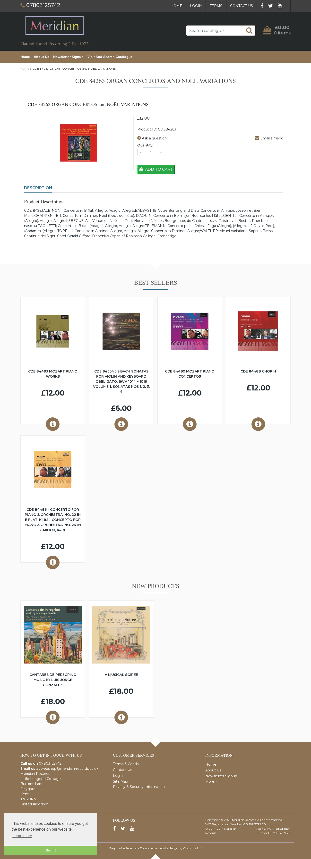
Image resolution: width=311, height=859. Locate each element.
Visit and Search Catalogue (110, 57)
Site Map (120, 781)
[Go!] (249, 30)
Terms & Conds (125, 764)
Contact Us (241, 6)
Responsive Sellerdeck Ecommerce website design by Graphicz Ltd (155, 848)
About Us (41, 57)
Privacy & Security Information (139, 787)
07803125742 (50, 763)
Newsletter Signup (68, 57)
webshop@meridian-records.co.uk (69, 768)
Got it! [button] (50, 850)
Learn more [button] (22, 836)
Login (196, 6)
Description (38, 188)
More (210, 781)
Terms (216, 6)
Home (176, 6)
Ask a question (154, 138)
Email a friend (271, 138)
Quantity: (145, 145)
